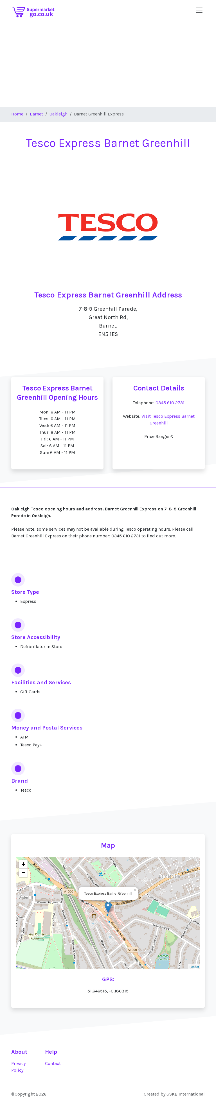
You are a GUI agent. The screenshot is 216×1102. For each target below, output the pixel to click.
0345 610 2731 (170, 402)
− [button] (23, 872)
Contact (53, 1063)
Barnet (36, 114)
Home (17, 114)
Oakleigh (59, 114)
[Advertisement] (108, 65)
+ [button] (23, 864)
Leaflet (194, 966)
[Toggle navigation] (199, 10)
